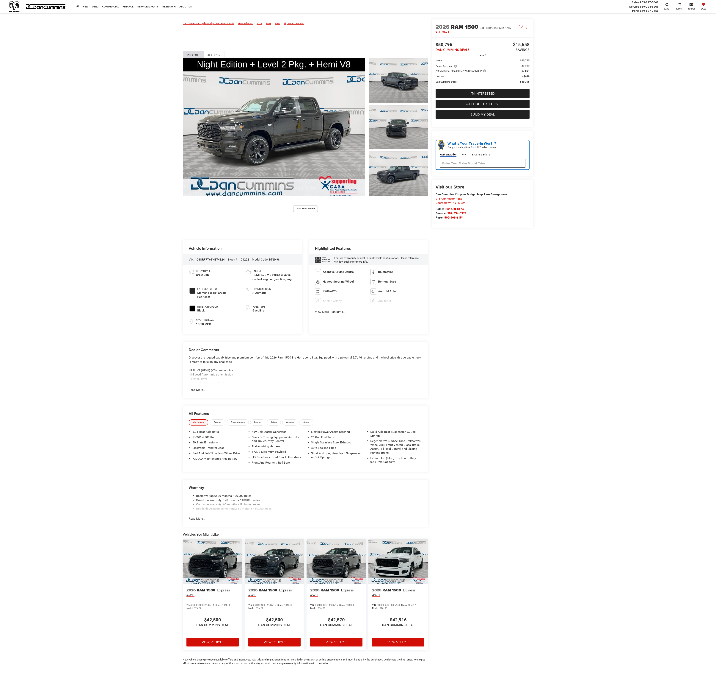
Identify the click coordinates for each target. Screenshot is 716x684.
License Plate (481, 154)
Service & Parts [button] (148, 6)
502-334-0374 (456, 213)
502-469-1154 (453, 217)
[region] (483, 73)
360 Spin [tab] (214, 55)
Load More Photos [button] (305, 208)
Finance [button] (128, 6)
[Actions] (526, 27)
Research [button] (169, 6)
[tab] (198, 422)
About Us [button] (185, 6)
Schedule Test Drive (482, 104)
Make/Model (448, 154)
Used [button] (95, 6)
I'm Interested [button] (482, 93)
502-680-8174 (454, 209)
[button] (274, 127)
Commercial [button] (110, 6)
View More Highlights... (330, 312)
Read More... (197, 390)
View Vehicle (213, 642)
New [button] (85, 6)
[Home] (78, 6)
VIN (464, 154)
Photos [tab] (193, 55)
